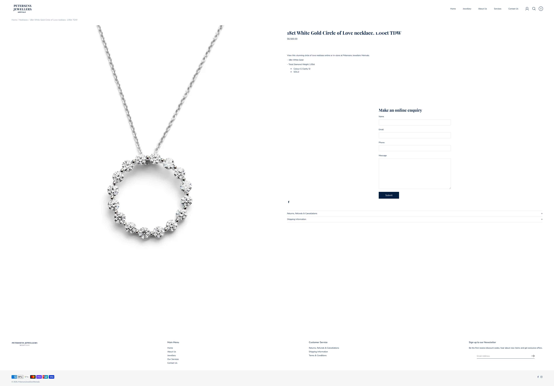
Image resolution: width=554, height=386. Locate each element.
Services (497, 8)
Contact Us (513, 8)
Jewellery (467, 8)
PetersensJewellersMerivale (29, 382)
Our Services (173, 359)
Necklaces (23, 19)
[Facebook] (289, 202)
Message (383, 155)
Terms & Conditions (318, 355)
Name (381, 116)
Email (381, 129)
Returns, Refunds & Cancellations (302, 213)
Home (453, 8)
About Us (482, 8)
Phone (381, 142)
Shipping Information (296, 219)
